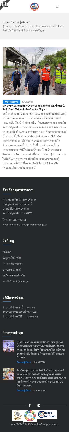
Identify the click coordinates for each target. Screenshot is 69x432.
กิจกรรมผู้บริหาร (19, 22)
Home (6, 22)
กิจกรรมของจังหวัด (12, 263)
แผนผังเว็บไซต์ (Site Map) (15, 281)
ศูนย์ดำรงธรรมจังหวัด (14, 275)
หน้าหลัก (7, 251)
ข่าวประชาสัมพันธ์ (12, 269)
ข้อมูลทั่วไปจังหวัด (12, 257)
